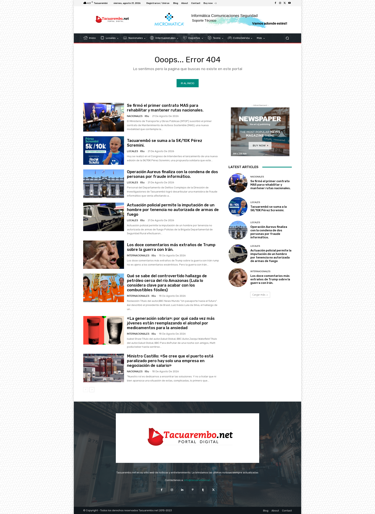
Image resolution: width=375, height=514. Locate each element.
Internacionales (138, 255)
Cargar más (258, 294)
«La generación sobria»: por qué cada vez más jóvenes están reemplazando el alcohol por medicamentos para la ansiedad (171, 323)
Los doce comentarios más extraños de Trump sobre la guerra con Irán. (171, 247)
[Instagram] (280, 3)
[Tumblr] (203, 490)
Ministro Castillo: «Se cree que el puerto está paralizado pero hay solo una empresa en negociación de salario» (170, 361)
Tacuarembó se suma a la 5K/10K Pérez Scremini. (268, 208)
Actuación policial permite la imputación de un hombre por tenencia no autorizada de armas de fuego (173, 210)
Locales (132, 151)
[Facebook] (275, 3)
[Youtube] (289, 3)
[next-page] (91, 389)
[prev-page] (85, 389)
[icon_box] (210, 4)
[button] (287, 38)
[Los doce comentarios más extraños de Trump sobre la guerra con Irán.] (103, 254)
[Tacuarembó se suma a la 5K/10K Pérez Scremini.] (103, 150)
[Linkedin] (182, 490)
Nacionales (135, 116)
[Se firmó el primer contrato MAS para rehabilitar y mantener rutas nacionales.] (103, 117)
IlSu (147, 116)
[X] (284, 3)
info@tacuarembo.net (197, 480)
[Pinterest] (192, 490)
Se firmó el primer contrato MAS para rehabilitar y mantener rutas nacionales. (165, 107)
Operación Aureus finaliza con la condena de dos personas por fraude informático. (172, 174)
